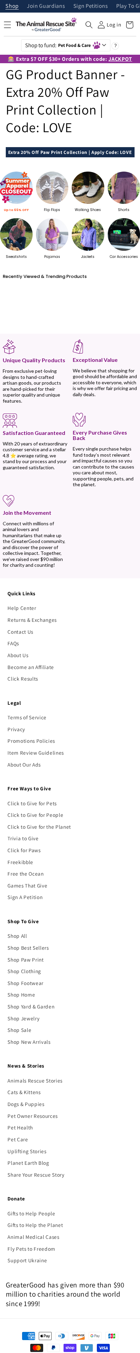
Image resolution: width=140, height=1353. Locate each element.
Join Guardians (46, 6)
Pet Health (20, 1127)
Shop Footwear (25, 983)
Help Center (21, 607)
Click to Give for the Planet (39, 826)
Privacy (16, 729)
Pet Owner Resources (32, 1115)
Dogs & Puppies (25, 1104)
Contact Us (20, 631)
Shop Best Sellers (28, 947)
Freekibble (20, 862)
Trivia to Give (22, 838)
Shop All (17, 935)
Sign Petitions (90, 6)
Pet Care (17, 1139)
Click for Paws (23, 850)
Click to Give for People (35, 814)
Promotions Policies (31, 740)
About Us (17, 655)
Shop (12, 6)
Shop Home (21, 994)
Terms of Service (27, 717)
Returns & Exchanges (32, 619)
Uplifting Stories (26, 1151)
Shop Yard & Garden (30, 1006)
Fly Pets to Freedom (31, 1248)
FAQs (13, 643)
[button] (89, 25)
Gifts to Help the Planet (35, 1225)
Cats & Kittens (23, 1092)
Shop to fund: (58, 45)
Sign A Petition (24, 897)
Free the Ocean (25, 873)
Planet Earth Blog (28, 1162)
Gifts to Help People (31, 1213)
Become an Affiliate (30, 667)
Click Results (22, 678)
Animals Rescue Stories (35, 1080)
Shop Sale (19, 1029)
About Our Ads (24, 764)
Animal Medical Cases (33, 1236)
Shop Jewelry (23, 1018)
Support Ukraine (27, 1260)
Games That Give (27, 885)
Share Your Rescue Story (35, 1174)
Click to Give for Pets (32, 803)
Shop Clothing (24, 971)
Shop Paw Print (25, 959)
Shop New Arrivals (28, 1041)
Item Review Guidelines (35, 752)
